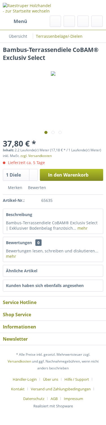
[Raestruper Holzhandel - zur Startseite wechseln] (28, 8)
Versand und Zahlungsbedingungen (61, 388)
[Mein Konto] (83, 21)
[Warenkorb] (97, 21)
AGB (54, 398)
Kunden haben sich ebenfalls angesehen (45, 285)
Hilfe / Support (76, 379)
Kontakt (18, 388)
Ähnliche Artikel (21, 270)
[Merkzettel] (69, 21)
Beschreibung (19, 214)
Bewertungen (19, 242)
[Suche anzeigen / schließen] (55, 21)
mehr (82, 228)
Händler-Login (25, 379)
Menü (20, 21)
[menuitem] (15, 21)
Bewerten (36, 187)
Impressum (73, 398)
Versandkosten (19, 361)
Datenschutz (33, 398)
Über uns (50, 379)
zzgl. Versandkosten (36, 155)
